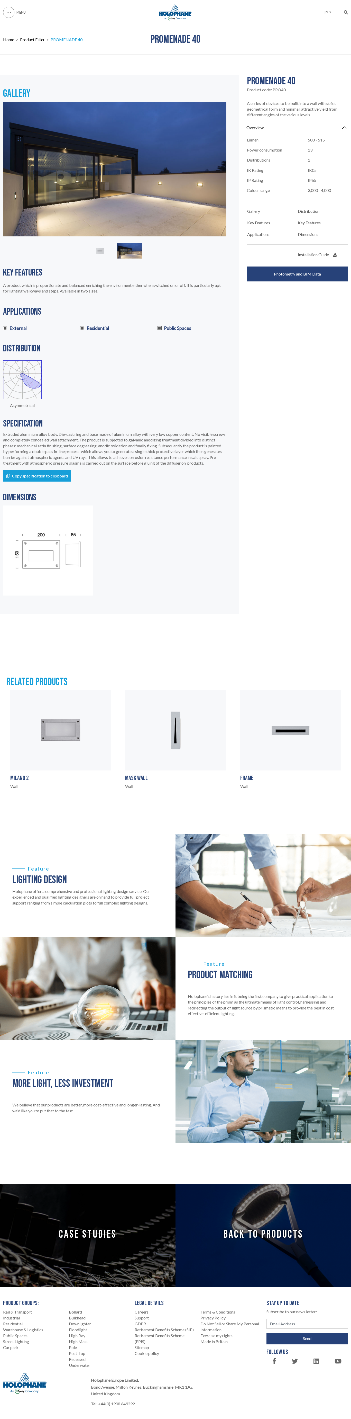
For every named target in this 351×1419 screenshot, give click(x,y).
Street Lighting (16, 1341)
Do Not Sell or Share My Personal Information (229, 1326)
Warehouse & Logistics (23, 1329)
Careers (142, 1311)
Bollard (75, 1311)
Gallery (253, 211)
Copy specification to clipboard (40, 475)
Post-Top (77, 1353)
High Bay (77, 1335)
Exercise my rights (216, 1335)
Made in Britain (214, 1341)
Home (8, 39)
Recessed (77, 1359)
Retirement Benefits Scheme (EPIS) (159, 1338)
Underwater (79, 1365)
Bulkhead (77, 1317)
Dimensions (308, 234)
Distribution (308, 211)
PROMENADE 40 (66, 39)
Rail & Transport (17, 1311)
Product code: (266, 89)
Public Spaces (15, 1335)
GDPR (140, 1323)
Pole (73, 1347)
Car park (11, 1347)
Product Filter (32, 39)
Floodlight (78, 1329)
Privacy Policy (213, 1317)
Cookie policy (147, 1353)
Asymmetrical (22, 405)
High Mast (78, 1341)
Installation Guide (313, 254)
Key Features (258, 222)
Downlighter (80, 1323)
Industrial (11, 1317)
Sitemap (142, 1347)
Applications (258, 234)
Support (142, 1317)
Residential (13, 1323)
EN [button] (326, 12)
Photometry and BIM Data (297, 273)
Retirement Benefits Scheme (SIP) (164, 1329)
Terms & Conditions (217, 1311)
